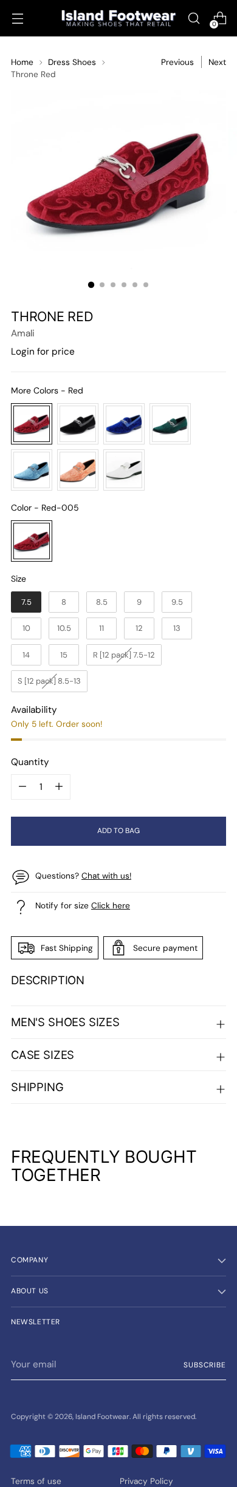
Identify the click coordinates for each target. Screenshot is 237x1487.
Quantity (30, 762)
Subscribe (205, 1365)
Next (217, 61)
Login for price (43, 351)
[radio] (31, 423)
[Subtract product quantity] (59, 787)
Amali (23, 333)
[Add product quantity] (22, 787)
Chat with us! (106, 875)
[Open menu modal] (17, 18)
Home (22, 61)
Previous (177, 61)
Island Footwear (102, 1416)
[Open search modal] (193, 18)
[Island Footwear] (118, 18)
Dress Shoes (72, 61)
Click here (110, 905)
